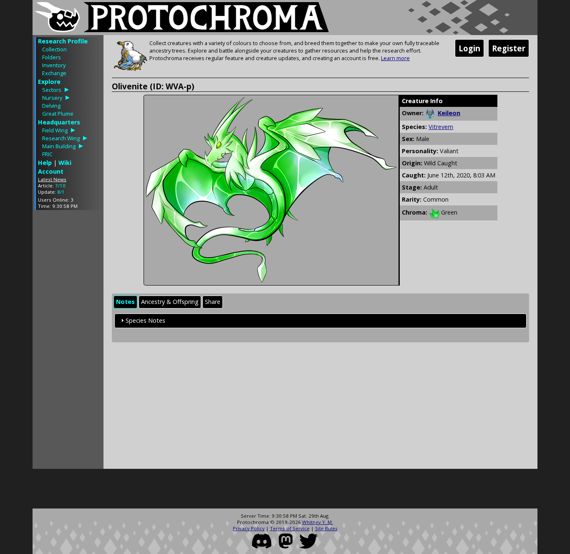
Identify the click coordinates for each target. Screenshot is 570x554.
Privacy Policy (249, 528)
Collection (54, 49)
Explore (49, 82)
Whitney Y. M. (317, 522)
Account (50, 171)
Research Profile (63, 41)
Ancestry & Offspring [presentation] (170, 302)
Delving (51, 105)
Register (508, 48)
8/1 (61, 192)
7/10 (60, 185)
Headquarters (59, 122)
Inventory (54, 65)
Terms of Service (290, 528)
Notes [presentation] (125, 302)
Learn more (395, 58)
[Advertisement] (68, 341)
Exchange (54, 73)
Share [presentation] (212, 302)
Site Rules (326, 528)
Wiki (64, 163)
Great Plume (57, 113)
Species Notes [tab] (145, 320)
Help (45, 163)
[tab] (125, 302)
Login (469, 48)
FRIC (47, 154)
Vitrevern (441, 127)
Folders (51, 57)
